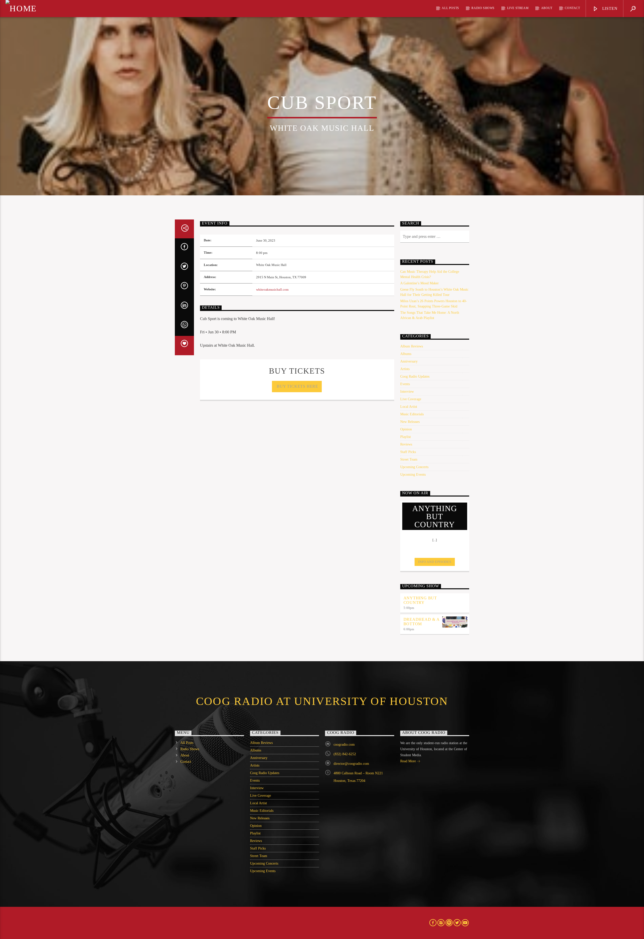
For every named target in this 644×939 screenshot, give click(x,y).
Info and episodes (434, 562)
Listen (609, 8)
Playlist (405, 437)
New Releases (410, 422)
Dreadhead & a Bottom (421, 621)
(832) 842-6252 (345, 754)
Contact (572, 8)
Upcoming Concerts (414, 467)
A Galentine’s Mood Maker (419, 283)
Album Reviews (411, 346)
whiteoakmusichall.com (272, 289)
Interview (407, 391)
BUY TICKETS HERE (297, 386)
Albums (405, 354)
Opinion (406, 429)
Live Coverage (410, 399)
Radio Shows (483, 8)
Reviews (406, 444)
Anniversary (409, 361)
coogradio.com (344, 744)
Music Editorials (412, 414)
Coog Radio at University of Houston (322, 701)
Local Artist (408, 407)
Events (405, 384)
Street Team (408, 459)
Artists (405, 369)
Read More (408, 761)
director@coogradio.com (351, 764)
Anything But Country (420, 600)
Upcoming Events (413, 474)
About (546, 8)
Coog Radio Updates (414, 376)
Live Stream (518, 8)
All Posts (450, 8)
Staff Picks (408, 452)
